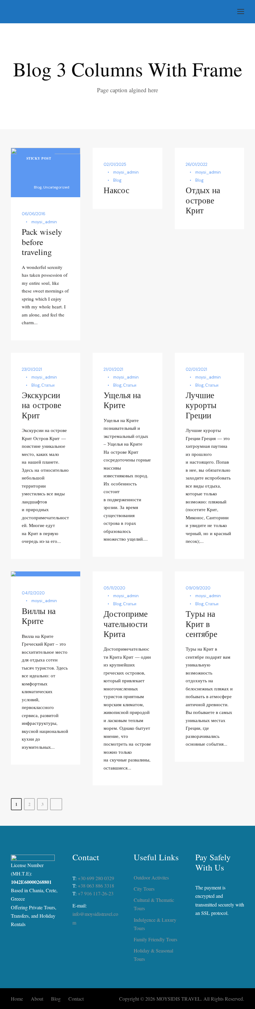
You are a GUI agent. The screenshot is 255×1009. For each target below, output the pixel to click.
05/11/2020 (114, 588)
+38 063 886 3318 (96, 885)
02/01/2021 (196, 369)
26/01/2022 (196, 164)
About (37, 998)
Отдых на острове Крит (203, 200)
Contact (76, 998)
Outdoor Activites (151, 877)
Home (17, 998)
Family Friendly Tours (155, 939)
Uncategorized (56, 187)
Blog (38, 187)
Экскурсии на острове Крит (41, 405)
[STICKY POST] (45, 172)
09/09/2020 (198, 588)
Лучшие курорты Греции (201, 405)
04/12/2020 (33, 593)
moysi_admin (44, 222)
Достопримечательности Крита (126, 623)
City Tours (144, 888)
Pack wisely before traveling (42, 241)
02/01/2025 (115, 164)
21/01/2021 (113, 369)
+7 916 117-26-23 (96, 893)
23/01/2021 (32, 369)
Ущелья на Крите (122, 400)
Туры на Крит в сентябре (201, 623)
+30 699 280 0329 (96, 878)
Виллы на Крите (39, 615)
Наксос (116, 190)
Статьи (47, 385)
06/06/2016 (33, 213)
